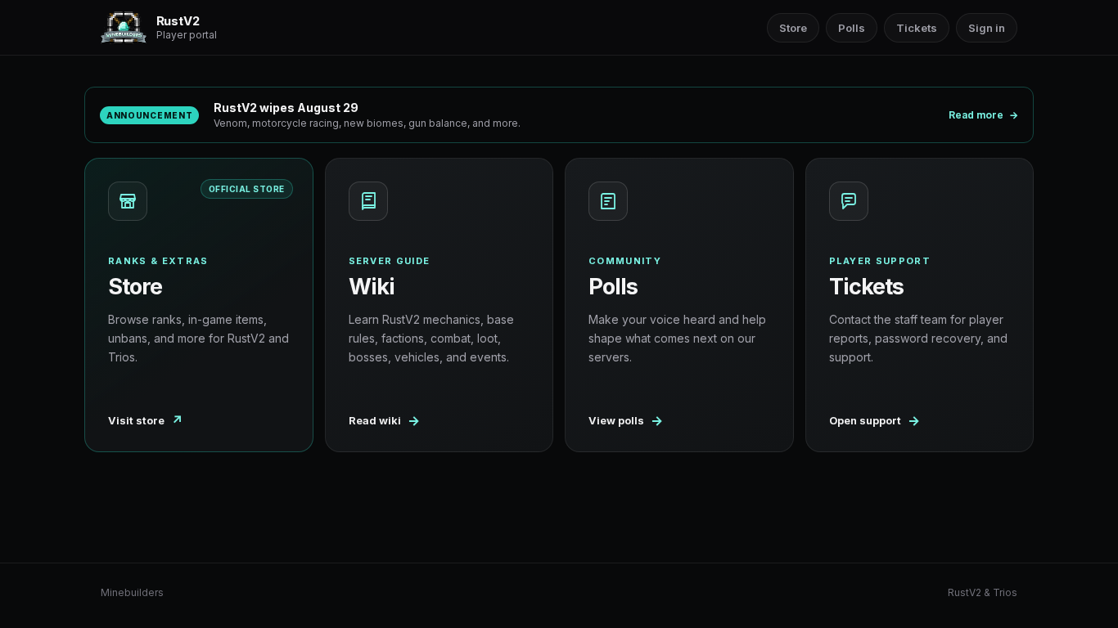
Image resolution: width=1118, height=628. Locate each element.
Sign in (986, 27)
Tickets (916, 27)
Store (793, 27)
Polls (851, 27)
